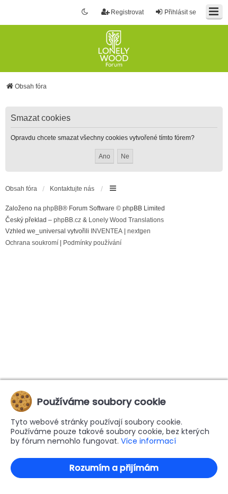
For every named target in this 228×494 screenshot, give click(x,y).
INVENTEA (106, 231)
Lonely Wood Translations (126, 220)
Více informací (148, 441)
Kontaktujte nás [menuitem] (72, 188)
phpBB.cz (67, 220)
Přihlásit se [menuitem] (180, 12)
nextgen (139, 231)
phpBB (53, 208)
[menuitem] (31, 243)
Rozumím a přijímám (114, 468)
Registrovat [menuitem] (127, 12)
